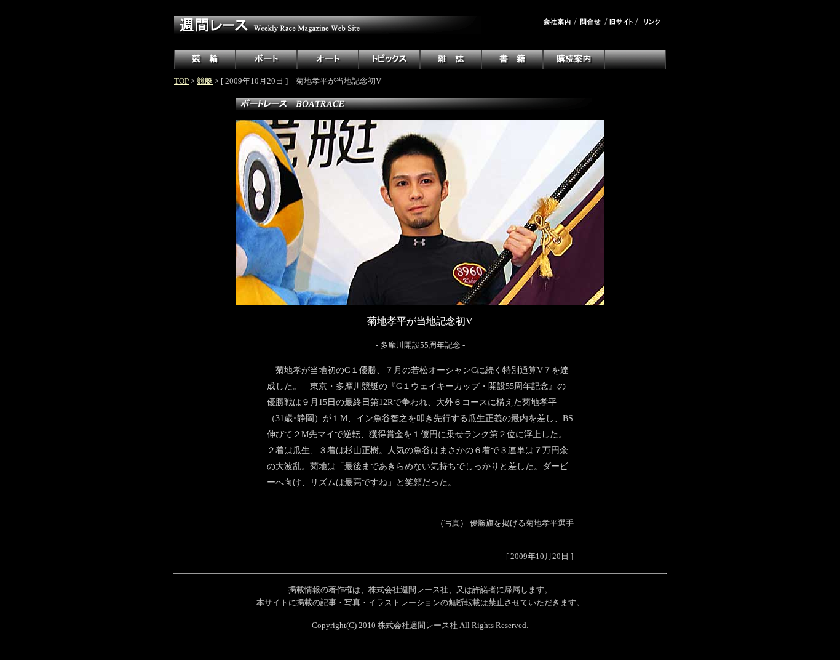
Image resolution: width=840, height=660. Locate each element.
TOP (181, 81)
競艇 (205, 81)
